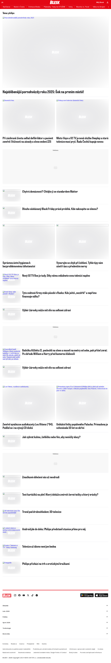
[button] (87, 595)
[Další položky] (108, 7)
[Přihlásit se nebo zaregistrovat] (107, 2)
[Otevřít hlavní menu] (2, 2)
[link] (15, 595)
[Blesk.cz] (55, 2)
